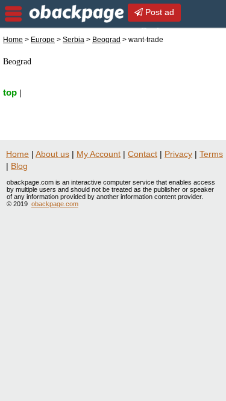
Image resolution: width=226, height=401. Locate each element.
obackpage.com (54, 203)
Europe (43, 39)
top (10, 92)
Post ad (158, 12)
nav (13, 13)
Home (13, 39)
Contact (142, 154)
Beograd (106, 39)
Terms (211, 154)
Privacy (178, 154)
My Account (99, 154)
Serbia (73, 39)
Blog (19, 166)
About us (52, 154)
